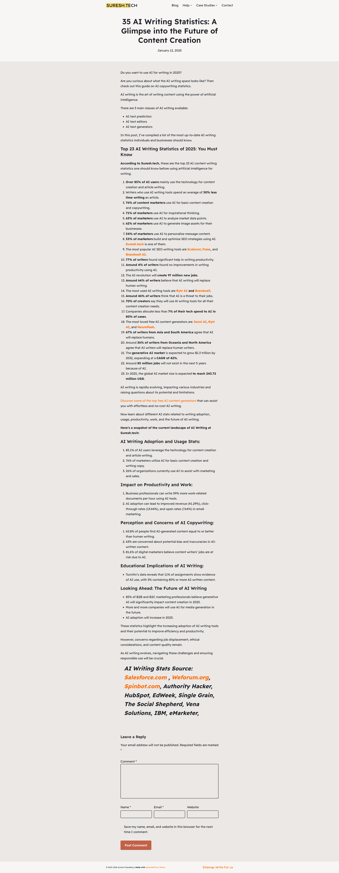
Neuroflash (145, 327)
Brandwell (202, 291)
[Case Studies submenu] (216, 5)
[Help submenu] (191, 5)
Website (193, 807)
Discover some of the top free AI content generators (158, 401)
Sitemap (209, 867)
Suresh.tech (135, 244)
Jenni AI (200, 322)
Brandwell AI (136, 254)
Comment (129, 761)
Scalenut (194, 249)
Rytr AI (182, 291)
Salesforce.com (145, 677)
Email (159, 807)
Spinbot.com (142, 686)
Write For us (224, 867)
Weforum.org (190, 677)
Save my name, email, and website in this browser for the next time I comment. (168, 829)
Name (126, 807)
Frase (206, 249)
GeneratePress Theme (155, 867)
